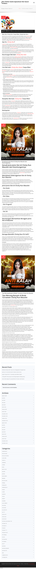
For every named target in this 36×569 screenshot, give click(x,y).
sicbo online (4, 507)
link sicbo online (4, 480)
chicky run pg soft (18, 56)
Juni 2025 (3, 427)
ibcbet (3, 467)
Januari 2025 (4, 438)
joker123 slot (4, 469)
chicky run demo (17, 158)
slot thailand (4, 541)
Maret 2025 (4, 434)
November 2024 (5, 440)
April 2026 (3, 404)
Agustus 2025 (4, 422)
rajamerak (3, 494)
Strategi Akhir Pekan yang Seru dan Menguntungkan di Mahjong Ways (13, 376)
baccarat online (4, 453)
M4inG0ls (4, 158)
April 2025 (3, 431)
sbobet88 (3, 500)
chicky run (8, 158)
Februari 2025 (4, 436)
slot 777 (3, 512)
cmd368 (3, 464)
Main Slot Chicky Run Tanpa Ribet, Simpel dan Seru (15, 34)
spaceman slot (4, 550)
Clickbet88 (4, 462)
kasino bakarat (4, 476)
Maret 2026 (4, 407)
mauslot (3, 489)
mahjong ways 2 (5, 487)
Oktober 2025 (4, 418)
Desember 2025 (5, 413)
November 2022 (5, 443)
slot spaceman (4, 539)
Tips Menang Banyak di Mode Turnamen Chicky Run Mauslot (17, 293)
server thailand (4, 503)
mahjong (3, 482)
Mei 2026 (3, 402)
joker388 (3, 471)
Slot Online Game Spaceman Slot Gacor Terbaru (15, 2)
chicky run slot (27, 158)
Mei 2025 (3, 429)
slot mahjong (4, 534)
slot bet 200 (4, 516)
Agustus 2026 (4, 395)
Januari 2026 (4, 411)
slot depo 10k (4, 523)
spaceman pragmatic (5, 548)
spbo (3, 552)
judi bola (3, 473)
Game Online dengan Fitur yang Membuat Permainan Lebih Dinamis (13, 378)
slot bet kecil (4, 518)
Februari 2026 (4, 409)
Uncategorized (4, 557)
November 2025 (5, 416)
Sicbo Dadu (4, 505)
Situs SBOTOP (4, 509)
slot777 (3, 543)
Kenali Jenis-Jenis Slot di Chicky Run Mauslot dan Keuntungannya (14, 162)
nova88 (3, 491)
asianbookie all (4, 451)
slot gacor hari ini (5, 532)
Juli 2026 (3, 398)
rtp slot (3, 496)
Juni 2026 (3, 400)
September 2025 (5, 420)
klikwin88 (3, 478)
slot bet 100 (4, 514)
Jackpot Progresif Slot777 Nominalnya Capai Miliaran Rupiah (12, 374)
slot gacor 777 (4, 530)
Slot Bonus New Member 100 (7, 521)
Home (20, 8)
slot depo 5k (4, 525)
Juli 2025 (3, 425)
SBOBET (3, 498)
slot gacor (3, 527)
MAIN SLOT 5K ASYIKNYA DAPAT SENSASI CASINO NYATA (11, 372)
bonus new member (5, 455)
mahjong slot (4, 485)
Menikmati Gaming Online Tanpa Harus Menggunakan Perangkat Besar (13, 369)
